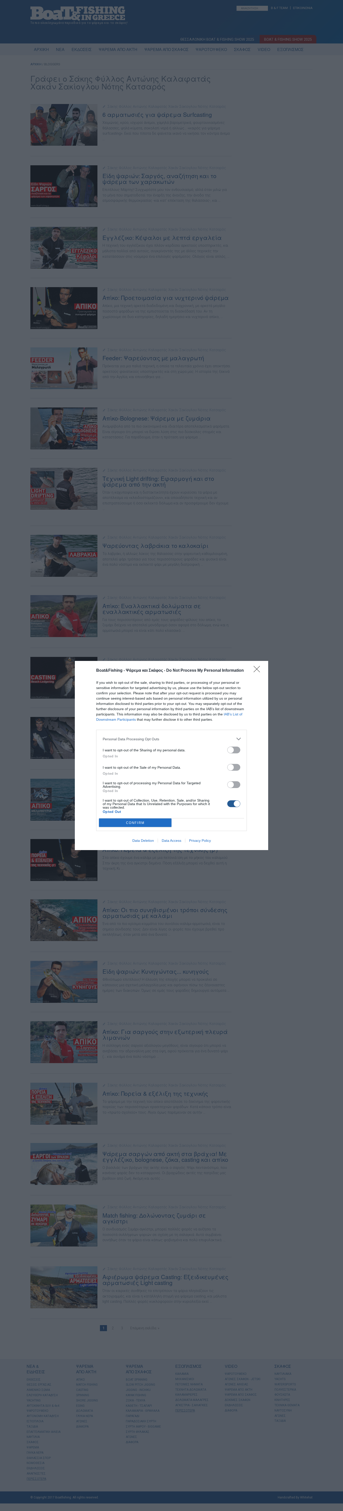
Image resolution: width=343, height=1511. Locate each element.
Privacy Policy (200, 841)
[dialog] (171, 755)
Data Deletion (143, 841)
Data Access (171, 841)
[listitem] (171, 739)
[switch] (233, 750)
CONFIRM (135, 823)
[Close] (258, 670)
